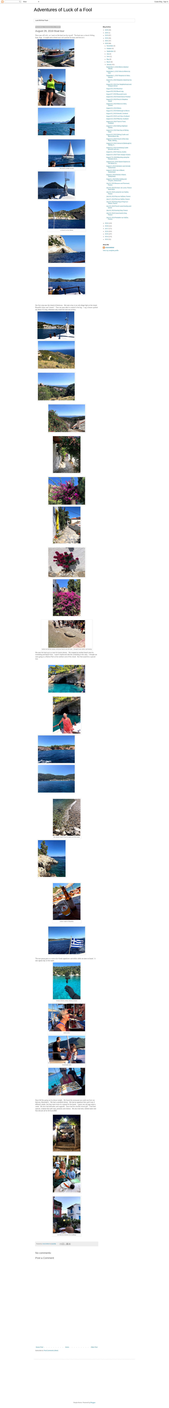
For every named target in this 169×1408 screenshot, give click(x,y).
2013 (107, 239)
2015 (107, 234)
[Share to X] (65, 1244)
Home (67, 1347)
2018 (107, 226)
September (110, 51)
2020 (107, 43)
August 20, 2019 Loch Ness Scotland (117, 116)
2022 (107, 38)
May (108, 59)
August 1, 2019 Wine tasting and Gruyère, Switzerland (116, 179)
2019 (107, 223)
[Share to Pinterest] (69, 1244)
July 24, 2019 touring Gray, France (117, 210)
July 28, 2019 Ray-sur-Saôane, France (118, 196)
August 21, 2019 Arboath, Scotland (117, 113)
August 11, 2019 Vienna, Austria (116, 152)
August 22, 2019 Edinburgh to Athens (118, 111)
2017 (107, 228)
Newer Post (39, 1347)
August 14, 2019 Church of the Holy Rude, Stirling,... (117, 139)
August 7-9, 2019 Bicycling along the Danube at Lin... (117, 158)
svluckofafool (109, 247)
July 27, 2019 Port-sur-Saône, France (118, 199)
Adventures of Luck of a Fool (63, 9)
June (108, 56)
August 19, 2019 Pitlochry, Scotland (117, 119)
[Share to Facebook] (67, 1244)
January (109, 64)
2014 (107, 236)
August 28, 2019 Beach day (115, 91)
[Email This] (61, 1244)
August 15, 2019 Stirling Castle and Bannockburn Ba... (117, 135)
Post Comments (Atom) (51, 1350)
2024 (107, 33)
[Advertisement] (66, 1327)
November (110, 46)
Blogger (92, 1402)
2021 (107, 41)
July (108, 54)
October (109, 48)
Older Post (94, 1347)
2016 (107, 231)
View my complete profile (111, 250)
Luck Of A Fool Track (41, 20)
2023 (107, 35)
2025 (107, 30)
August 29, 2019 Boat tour (114, 89)
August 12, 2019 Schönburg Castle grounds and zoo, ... (117, 148)
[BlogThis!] (63, 1244)
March (109, 62)
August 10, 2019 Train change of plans (118, 154)
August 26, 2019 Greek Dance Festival (118, 97)
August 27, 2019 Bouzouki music (116, 94)
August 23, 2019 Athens (113, 108)
